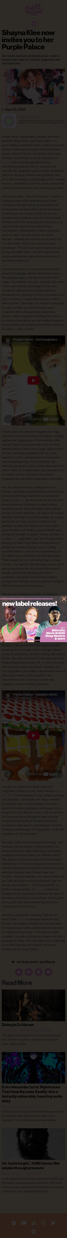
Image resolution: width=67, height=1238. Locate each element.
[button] (64, 599)
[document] (33, 619)
